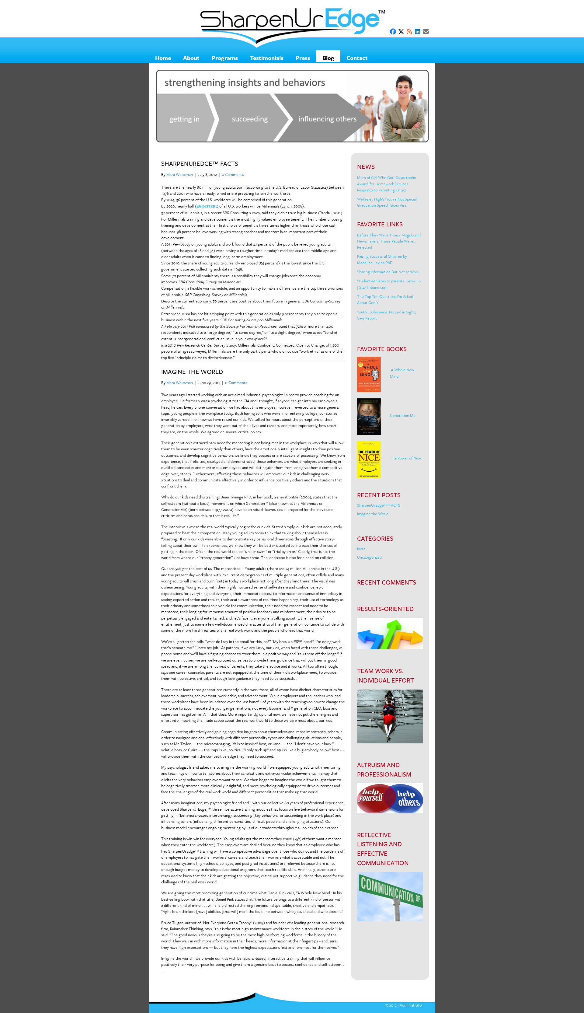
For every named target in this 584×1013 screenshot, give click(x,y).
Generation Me (402, 415)
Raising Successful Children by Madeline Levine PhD (382, 259)
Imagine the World (192, 371)
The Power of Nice (405, 458)
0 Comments (233, 174)
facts (361, 549)
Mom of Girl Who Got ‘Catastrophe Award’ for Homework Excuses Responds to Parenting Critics (386, 183)
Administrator (411, 1005)
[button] (393, 31)
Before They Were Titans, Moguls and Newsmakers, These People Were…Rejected (389, 241)
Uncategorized (369, 557)
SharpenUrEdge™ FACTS (199, 163)
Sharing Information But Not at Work (388, 272)
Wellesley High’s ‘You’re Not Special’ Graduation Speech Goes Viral (387, 202)
